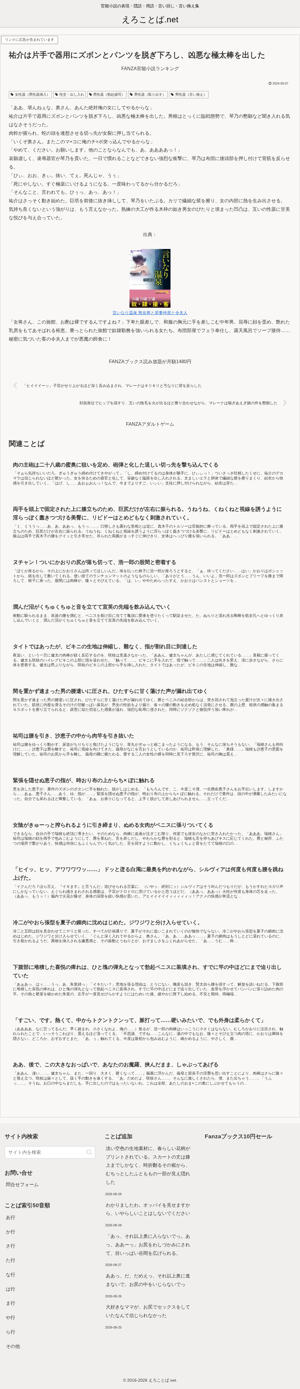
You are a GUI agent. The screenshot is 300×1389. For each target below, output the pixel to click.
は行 (10, 1289)
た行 (10, 1260)
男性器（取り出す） (150, 94)
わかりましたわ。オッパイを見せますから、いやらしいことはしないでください (148, 1209)
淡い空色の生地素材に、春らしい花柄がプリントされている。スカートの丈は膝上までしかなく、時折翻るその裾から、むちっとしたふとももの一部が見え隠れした (148, 1165)
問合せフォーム (22, 1184)
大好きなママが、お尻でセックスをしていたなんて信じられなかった (148, 1311)
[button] (89, 1152)
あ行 (10, 1217)
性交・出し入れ (71, 94)
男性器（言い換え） (191, 94)
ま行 (10, 1303)
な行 (10, 1274)
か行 (10, 1231)
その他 (13, 1346)
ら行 (10, 1331)
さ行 (10, 1245)
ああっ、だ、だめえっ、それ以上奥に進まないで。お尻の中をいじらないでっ (148, 1280)
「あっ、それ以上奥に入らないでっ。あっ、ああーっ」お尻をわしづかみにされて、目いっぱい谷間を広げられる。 (148, 1245)
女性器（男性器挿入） (32, 94)
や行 (10, 1317)
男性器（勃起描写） (109, 94)
